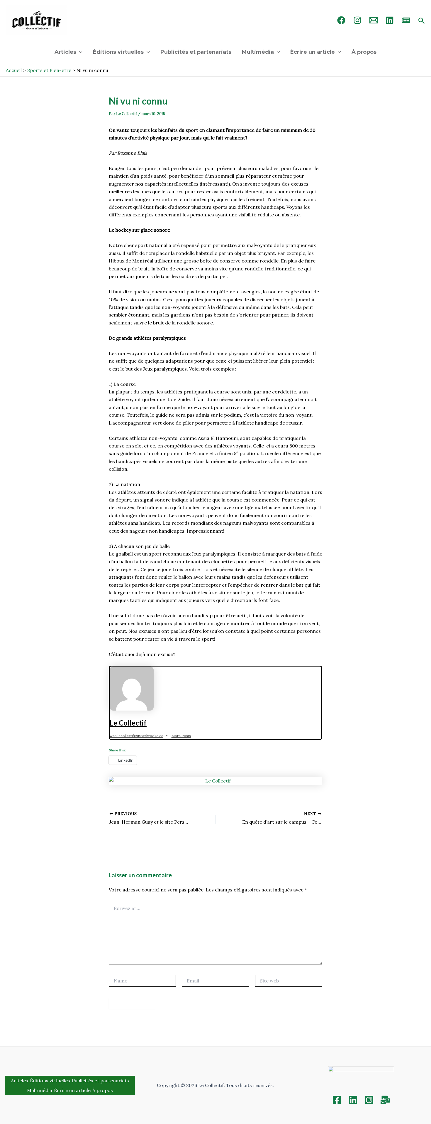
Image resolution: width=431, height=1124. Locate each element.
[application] (79, 52)
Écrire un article (312, 52)
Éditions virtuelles (118, 52)
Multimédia (258, 52)
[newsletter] (406, 20)
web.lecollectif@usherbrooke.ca (136, 735)
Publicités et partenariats (195, 52)
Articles (65, 52)
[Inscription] (385, 1100)
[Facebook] (341, 20)
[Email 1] (373, 20)
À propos (364, 52)
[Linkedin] (353, 1100)
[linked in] (390, 20)
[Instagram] (357, 20)
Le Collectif (128, 723)
